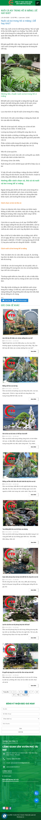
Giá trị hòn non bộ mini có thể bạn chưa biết (14, 434)
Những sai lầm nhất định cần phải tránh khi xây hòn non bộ (18, 481)
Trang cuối (25, 695)
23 (14, 695)
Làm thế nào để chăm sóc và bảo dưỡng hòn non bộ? (17, 338)
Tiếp (18, 695)
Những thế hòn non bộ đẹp (10, 386)
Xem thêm (33, 351)
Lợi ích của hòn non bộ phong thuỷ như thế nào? (16, 624)
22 (37, 692)
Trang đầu (6, 692)
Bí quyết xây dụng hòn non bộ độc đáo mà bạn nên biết (18, 672)
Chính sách (7, 776)
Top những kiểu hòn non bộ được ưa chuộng (15, 529)
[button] (38, 5)
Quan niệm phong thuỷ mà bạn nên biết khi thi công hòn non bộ (20, 577)
